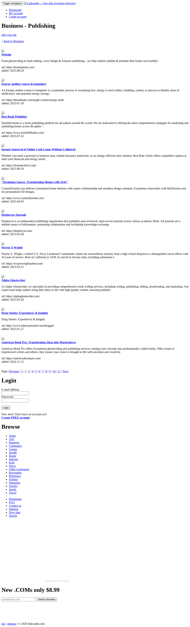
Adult (12, 435)
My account (16, 13)
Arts (11, 439)
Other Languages (19, 469)
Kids (11, 462)
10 (54, 371)
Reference (15, 476)
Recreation (15, 472)
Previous (14, 371)
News (12, 466)
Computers (15, 445)
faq (3, 623)
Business (14, 442)
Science (13, 479)
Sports (12, 489)
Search (13, 515)
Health (13, 452)
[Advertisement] (95, 546)
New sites (14, 512)
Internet (13, 459)
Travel (12, 492)
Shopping (14, 482)
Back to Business (14, 41)
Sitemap (13, 509)
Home (12, 455)
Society (13, 486)
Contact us (15, 505)
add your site (9, 34)
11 (59, 371)
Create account (17, 16)
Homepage (15, 10)
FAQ (12, 502)
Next (65, 371)
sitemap (11, 623)
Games (13, 449)
